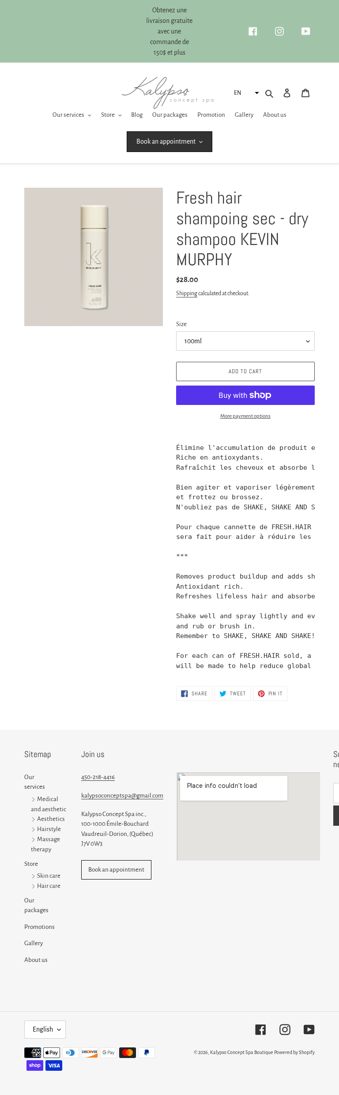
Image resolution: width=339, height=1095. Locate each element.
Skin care (48, 875)
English (43, 1029)
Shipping (186, 293)
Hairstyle (49, 829)
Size (181, 324)
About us (36, 960)
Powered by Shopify (294, 1052)
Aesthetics (51, 819)
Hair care (48, 886)
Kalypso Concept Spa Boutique (241, 1052)
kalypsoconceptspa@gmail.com (122, 795)
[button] (245, 93)
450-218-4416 (98, 777)
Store (31, 864)
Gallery (33, 943)
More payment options (245, 416)
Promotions (39, 927)
